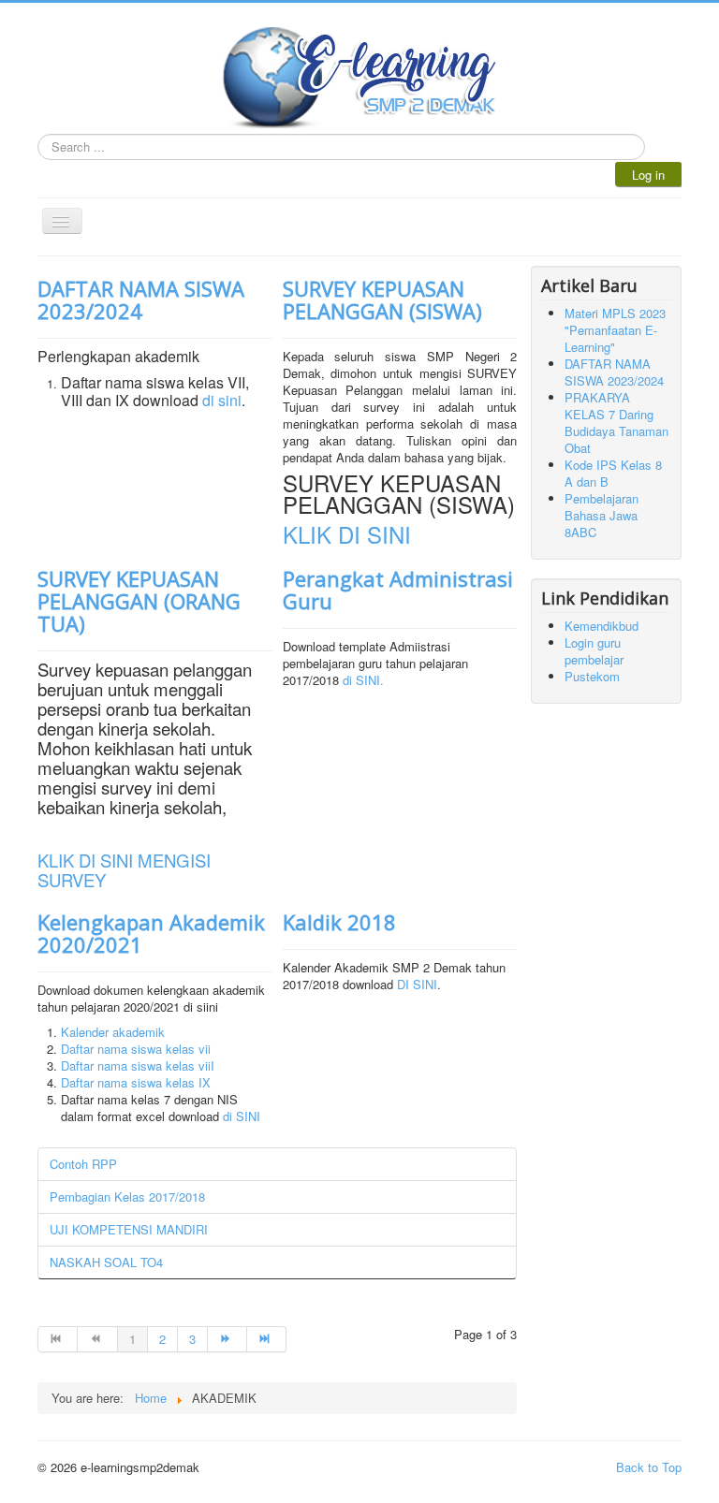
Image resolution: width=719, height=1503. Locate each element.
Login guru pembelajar (594, 651)
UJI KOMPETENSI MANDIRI (129, 1229)
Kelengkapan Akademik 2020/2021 (151, 933)
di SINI (241, 1116)
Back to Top (649, 1467)
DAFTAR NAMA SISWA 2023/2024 (140, 299)
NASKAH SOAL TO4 (106, 1262)
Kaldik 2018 (339, 922)
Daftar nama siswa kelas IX (136, 1082)
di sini (222, 400)
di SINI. (363, 680)
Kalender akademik (113, 1032)
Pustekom (592, 676)
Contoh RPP (83, 1164)
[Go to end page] (266, 1339)
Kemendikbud (601, 626)
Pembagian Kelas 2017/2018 (127, 1196)
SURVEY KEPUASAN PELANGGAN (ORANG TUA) (139, 600)
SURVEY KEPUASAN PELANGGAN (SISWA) (382, 299)
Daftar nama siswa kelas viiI (137, 1065)
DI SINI (417, 984)
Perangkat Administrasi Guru (398, 589)
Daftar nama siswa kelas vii (136, 1049)
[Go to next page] (227, 1339)
